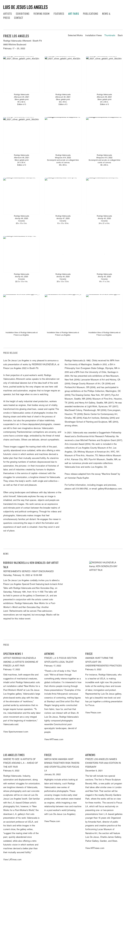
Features (59, 14)
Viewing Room (41, 14)
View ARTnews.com (53, 740)
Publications (90, 14)
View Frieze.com (93, 713)
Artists (7, 14)
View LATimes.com (12, 860)
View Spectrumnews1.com (15, 732)
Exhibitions (22, 14)
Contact (18, 18)
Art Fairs (73, 14)
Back (120, 36)
